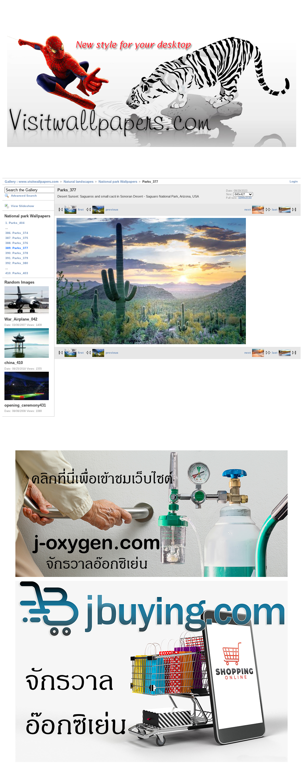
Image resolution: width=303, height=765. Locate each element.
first (80, 209)
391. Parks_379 (16, 258)
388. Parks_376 (16, 243)
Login (294, 181)
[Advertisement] (151, 18)
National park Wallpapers (118, 181)
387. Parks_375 (16, 238)
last (274, 209)
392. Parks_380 (16, 263)
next (247, 209)
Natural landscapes (79, 181)
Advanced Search (24, 195)
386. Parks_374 (16, 232)
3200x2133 (245, 197)
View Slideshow (22, 206)
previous (112, 209)
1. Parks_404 (15, 222)
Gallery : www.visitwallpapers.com (32, 181)
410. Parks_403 (16, 273)
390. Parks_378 (16, 253)
